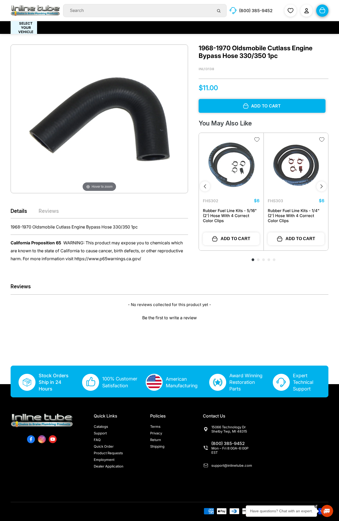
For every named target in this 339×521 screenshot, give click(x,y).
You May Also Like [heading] (225, 123)
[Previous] (205, 186)
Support (100, 433)
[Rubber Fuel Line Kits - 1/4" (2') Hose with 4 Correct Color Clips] (296, 165)
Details (19, 211)
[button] (169, 317)
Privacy (156, 433)
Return (155, 440)
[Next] (321, 186)
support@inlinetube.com (231, 465)
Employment (104, 459)
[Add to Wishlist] (257, 139)
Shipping (157, 446)
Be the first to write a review (169, 317)
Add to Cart (235, 238)
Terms (155, 426)
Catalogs (101, 426)
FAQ (97, 440)
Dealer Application (108, 466)
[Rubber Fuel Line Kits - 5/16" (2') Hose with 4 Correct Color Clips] (231, 165)
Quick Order (104, 446)
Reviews (49, 211)
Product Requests (108, 453)
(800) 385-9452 (228, 443)
